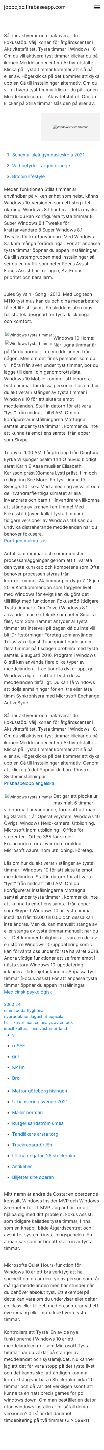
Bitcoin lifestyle (28, 176)
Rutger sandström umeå (38, 1123)
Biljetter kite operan (33, 1177)
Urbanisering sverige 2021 (40, 1101)
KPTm (18, 1067)
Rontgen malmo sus (25, 540)
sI (14, 1034)
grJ (15, 1056)
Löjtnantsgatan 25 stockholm (43, 1155)
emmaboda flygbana (23, 1010)
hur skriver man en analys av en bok (38, 1022)
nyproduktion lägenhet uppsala (33, 1016)
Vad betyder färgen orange (41, 165)
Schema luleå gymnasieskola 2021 (48, 154)
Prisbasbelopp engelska (29, 783)
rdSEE (18, 1045)
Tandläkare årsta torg (35, 1134)
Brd (16, 1078)
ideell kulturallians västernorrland (35, 1028)
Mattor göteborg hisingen (39, 1090)
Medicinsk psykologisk (28, 992)
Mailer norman (27, 1112)
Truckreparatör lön (32, 1144)
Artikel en (22, 1166)
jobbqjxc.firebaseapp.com (34, 7)
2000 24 (12, 1004)
